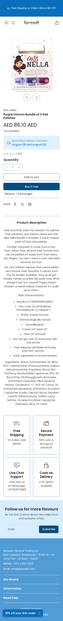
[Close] (39, 613)
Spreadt (36, 609)
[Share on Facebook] (15, 204)
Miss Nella (9, 110)
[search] (13, 22)
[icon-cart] (56, 22)
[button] (31, 177)
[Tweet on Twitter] (22, 204)
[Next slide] (36, 97)
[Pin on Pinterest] (29, 204)
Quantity (11, 160)
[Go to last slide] (27, 97)
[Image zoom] (31, 63)
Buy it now (31, 186)
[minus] (7, 167)
